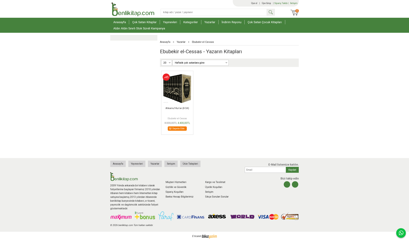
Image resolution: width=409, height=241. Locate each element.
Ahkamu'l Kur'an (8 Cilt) (177, 108)
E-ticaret (196, 236)
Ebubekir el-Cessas (177, 118)
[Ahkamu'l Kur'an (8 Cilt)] (177, 75)
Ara (271, 12)
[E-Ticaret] (209, 236)
